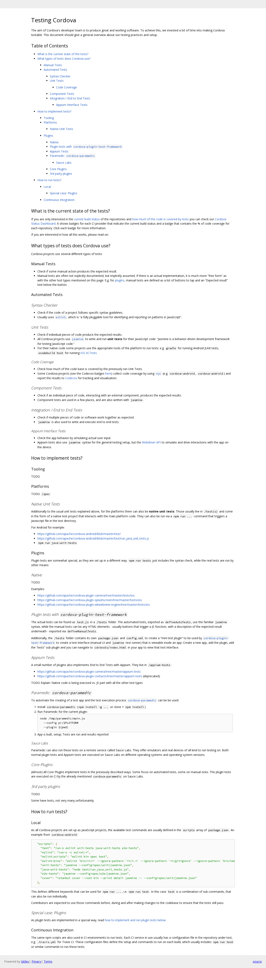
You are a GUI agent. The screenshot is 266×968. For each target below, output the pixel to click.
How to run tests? (49, 180)
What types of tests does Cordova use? (63, 59)
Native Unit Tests (61, 129)
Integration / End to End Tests (70, 98)
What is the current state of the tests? (62, 54)
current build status (87, 219)
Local (47, 187)
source (257, 961)
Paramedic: (72, 156)
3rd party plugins (61, 174)
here (108, 373)
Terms (48, 961)
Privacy (36, 961)
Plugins (48, 135)
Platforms (50, 122)
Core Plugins (58, 169)
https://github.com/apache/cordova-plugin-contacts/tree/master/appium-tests (89, 676)
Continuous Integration (59, 200)
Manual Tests (53, 65)
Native (54, 142)
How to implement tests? (54, 111)
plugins (119, 280)
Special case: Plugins (63, 193)
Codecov (71, 378)
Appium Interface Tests (71, 105)
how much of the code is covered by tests (160, 219)
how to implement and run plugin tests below (135, 920)
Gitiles (25, 961)
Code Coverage (66, 87)
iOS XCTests (88, 353)
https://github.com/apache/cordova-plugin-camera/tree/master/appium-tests (89, 671)
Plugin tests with (86, 147)
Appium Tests (59, 151)
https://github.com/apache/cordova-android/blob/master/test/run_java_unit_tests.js (93, 538)
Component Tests (62, 94)
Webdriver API (151, 442)
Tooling (49, 118)
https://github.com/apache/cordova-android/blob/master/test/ (79, 534)
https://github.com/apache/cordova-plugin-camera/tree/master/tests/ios (86, 595)
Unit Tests (57, 81)
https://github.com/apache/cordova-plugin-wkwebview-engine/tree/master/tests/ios (93, 605)
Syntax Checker (60, 76)
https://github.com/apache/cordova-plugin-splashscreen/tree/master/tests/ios (89, 600)
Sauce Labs (63, 163)
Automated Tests (55, 70)
